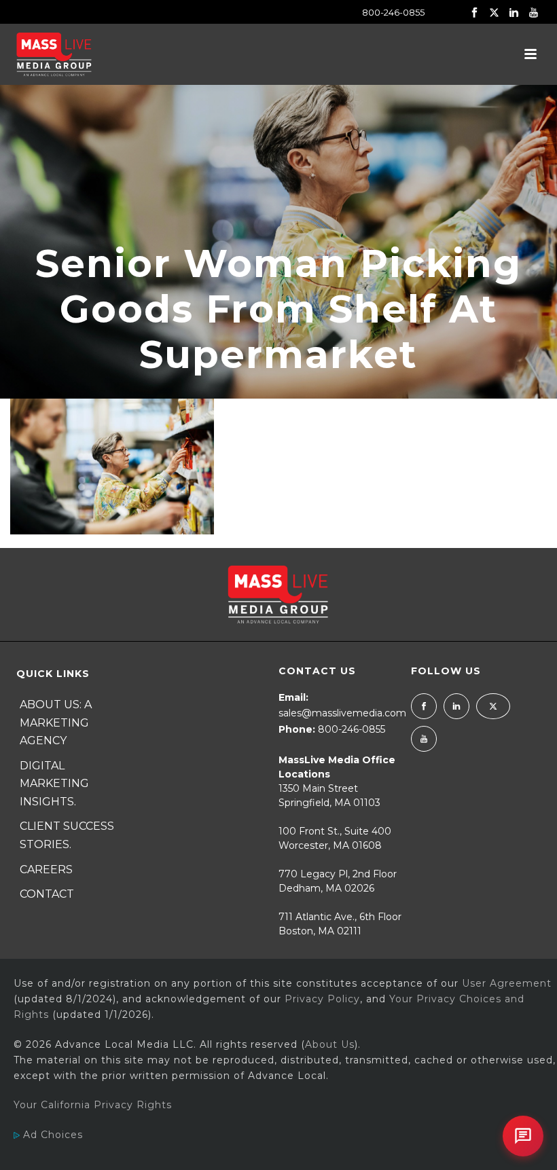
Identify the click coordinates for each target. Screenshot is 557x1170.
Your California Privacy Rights (93, 1105)
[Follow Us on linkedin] (456, 706)
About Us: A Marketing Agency (56, 722)
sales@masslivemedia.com (342, 713)
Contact (47, 894)
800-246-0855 (393, 12)
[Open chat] (523, 1136)
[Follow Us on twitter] (493, 706)
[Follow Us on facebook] (424, 706)
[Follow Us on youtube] (424, 739)
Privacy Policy (322, 999)
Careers (46, 869)
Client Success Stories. (67, 835)
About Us (330, 1044)
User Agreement (507, 983)
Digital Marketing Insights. (54, 783)
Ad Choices (51, 1135)
